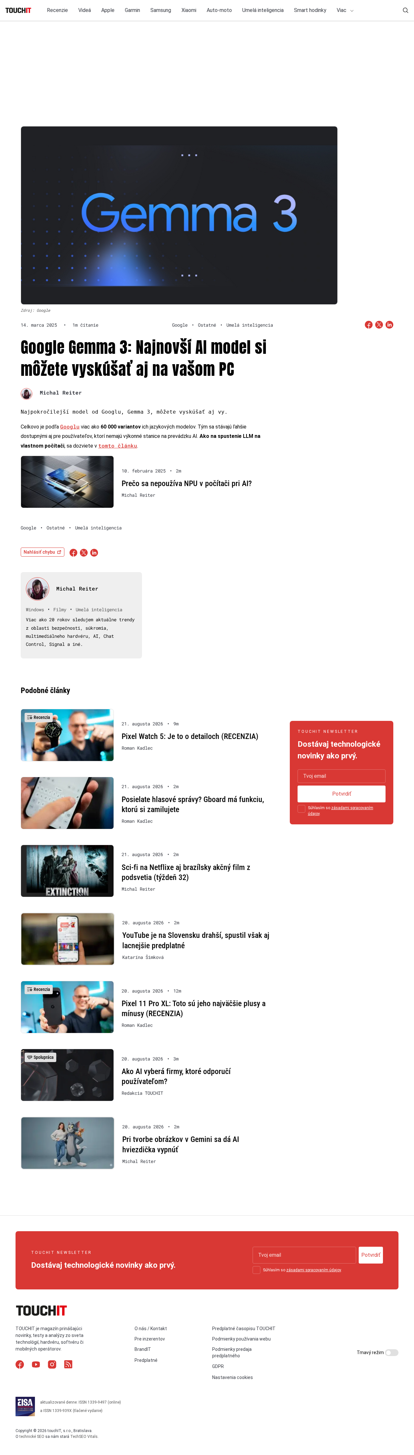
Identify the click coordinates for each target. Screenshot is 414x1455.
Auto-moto (219, 10)
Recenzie (57, 10)
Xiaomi (188, 10)
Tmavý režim (371, 1352)
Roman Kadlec (137, 748)
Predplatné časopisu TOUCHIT (244, 1328)
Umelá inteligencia (263, 10)
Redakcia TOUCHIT (142, 1093)
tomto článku (117, 445)
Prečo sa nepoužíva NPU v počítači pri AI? (187, 483)
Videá (84, 10)
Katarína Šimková (143, 957)
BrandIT (143, 1349)
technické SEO (31, 1436)
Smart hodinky (310, 10)
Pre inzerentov (150, 1338)
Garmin (132, 10)
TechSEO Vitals (84, 1436)
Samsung (160, 10)
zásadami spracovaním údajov (313, 1270)
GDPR (218, 1366)
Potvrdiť (341, 794)
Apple (107, 10)
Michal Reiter (61, 392)
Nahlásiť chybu (39, 552)
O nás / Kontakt (151, 1328)
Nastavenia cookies (232, 1377)
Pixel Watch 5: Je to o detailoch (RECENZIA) (190, 736)
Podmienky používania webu (241, 1338)
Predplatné (146, 1360)
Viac (342, 10)
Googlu (70, 426)
